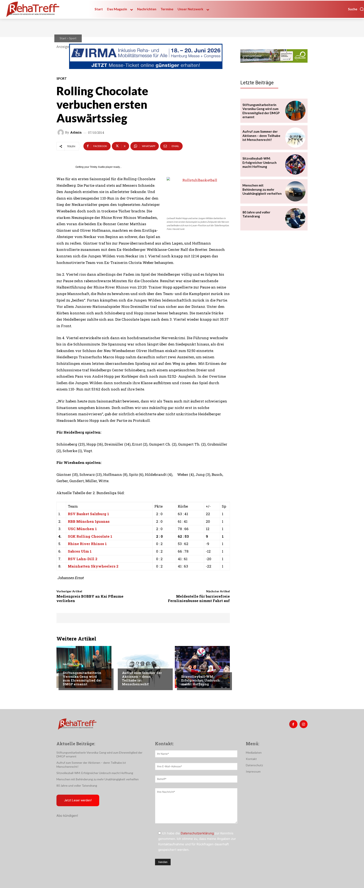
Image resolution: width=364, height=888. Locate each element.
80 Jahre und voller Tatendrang (256, 214)
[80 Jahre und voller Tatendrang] (295, 218)
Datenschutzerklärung (197, 833)
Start (63, 38)
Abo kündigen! (67, 816)
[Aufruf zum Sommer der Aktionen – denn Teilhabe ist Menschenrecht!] (143, 667)
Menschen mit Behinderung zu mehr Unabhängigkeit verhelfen (262, 189)
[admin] (61, 132)
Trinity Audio (97, 166)
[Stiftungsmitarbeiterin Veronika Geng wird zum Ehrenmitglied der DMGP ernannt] (83, 667)
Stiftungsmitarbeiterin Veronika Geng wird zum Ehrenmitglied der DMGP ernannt (82, 678)
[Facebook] (293, 724)
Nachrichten (72, 664)
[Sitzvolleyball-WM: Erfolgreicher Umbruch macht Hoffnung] (202, 667)
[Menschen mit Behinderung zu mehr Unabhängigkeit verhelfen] (295, 191)
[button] (356, 9)
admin (76, 132)
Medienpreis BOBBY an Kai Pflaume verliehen (89, 598)
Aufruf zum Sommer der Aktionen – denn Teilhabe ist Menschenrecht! (142, 678)
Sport (72, 38)
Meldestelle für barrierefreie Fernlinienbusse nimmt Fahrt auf (199, 598)
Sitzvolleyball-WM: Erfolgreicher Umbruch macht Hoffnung (200, 680)
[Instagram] (304, 724)
